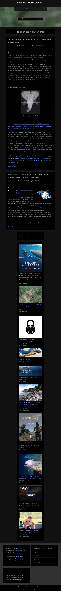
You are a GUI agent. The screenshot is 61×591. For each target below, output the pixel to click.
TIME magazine (13, 162)
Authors (33, 9)
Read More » (12, 167)
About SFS (25, 9)
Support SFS (41, 9)
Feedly (18, 556)
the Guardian (44, 160)
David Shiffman (38, 45)
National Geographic (32, 160)
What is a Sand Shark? (26, 359)
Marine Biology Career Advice (28, 377)
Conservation (14, 52)
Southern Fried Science (29, 2)
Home (18, 9)
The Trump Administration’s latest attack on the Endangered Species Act (30, 307)
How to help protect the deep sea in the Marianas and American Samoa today (30, 405)
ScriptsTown (38, 589)
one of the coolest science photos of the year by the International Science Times (30, 158)
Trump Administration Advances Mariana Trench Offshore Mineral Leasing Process (29, 445)
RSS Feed (19, 548)
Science (20, 52)
